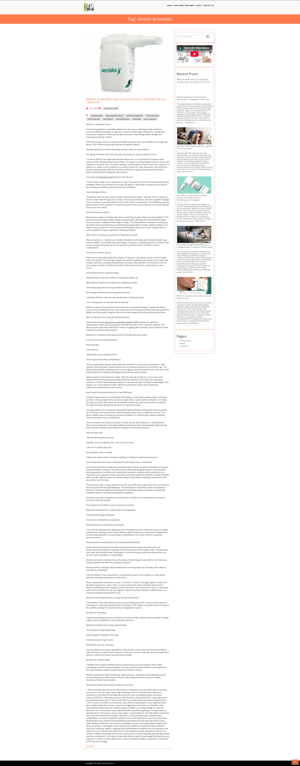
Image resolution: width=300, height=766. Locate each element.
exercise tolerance (123, 119)
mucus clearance (150, 119)
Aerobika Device (106, 177)
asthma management (134, 115)
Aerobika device (97, 115)
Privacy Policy (185, 340)
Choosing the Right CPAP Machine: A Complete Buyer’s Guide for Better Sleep (194, 245)
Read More (90, 746)
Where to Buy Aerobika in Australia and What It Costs (194, 297)
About (182, 343)
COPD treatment (93, 119)
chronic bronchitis (152, 115)
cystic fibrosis (108, 119)
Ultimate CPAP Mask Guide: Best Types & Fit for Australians (194, 147)
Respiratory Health (111, 108)
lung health (137, 119)
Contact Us (184, 346)
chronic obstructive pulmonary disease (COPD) (118, 322)
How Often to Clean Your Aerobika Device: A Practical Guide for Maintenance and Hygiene (192, 197)
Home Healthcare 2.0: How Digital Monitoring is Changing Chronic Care (193, 98)
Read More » (190, 122)
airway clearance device (115, 115)
